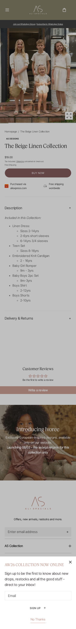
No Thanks (38, 619)
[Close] (38, 314)
